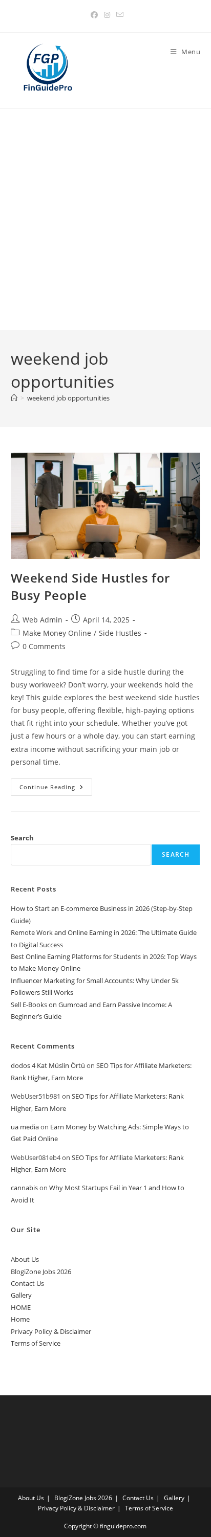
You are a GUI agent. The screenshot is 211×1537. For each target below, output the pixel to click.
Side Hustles (120, 633)
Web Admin (42, 620)
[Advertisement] (105, 219)
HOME (21, 1307)
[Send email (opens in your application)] (118, 14)
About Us (25, 1259)
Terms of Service (35, 1343)
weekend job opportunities (68, 398)
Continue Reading (55, 789)
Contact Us (27, 1283)
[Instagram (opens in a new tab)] (107, 14)
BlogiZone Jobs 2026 (41, 1271)
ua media (25, 1126)
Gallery (21, 1295)
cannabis (24, 1187)
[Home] (14, 398)
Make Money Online (57, 633)
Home (20, 1319)
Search (22, 837)
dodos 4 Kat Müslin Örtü (48, 1065)
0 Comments (44, 646)
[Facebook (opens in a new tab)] (94, 14)
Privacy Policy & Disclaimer (51, 1331)
